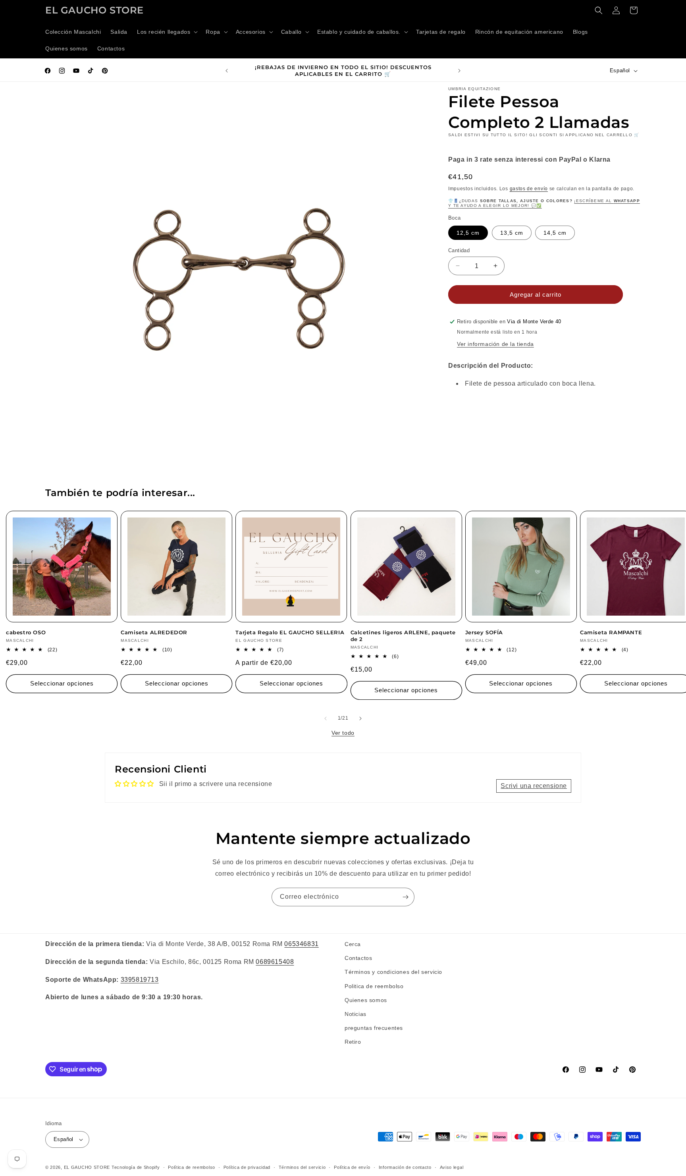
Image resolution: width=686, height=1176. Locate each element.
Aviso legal (452, 1167)
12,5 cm (468, 232)
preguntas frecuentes (374, 1028)
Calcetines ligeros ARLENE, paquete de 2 (403, 635)
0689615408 (275, 961)
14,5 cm (555, 232)
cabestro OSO (26, 632)
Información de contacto (405, 1167)
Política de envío (352, 1167)
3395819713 (140, 979)
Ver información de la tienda (495, 344)
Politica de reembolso (374, 986)
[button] (166, 31)
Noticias (355, 1014)
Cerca (353, 944)
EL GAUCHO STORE (87, 1167)
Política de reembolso (191, 1167)
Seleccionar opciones (62, 683)
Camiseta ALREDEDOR (154, 632)
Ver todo (343, 733)
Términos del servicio (302, 1167)
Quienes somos (366, 1000)
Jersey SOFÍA (484, 632)
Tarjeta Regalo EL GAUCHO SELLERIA (289, 632)
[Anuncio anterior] (226, 70)
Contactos (358, 958)
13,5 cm (511, 232)
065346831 (301, 943)
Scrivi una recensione (534, 785)
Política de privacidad (247, 1167)
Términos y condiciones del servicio (393, 972)
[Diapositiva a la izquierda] (325, 718)
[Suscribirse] (405, 897)
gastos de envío (529, 188)
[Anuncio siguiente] (459, 70)
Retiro (353, 1042)
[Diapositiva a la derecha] (360, 718)
